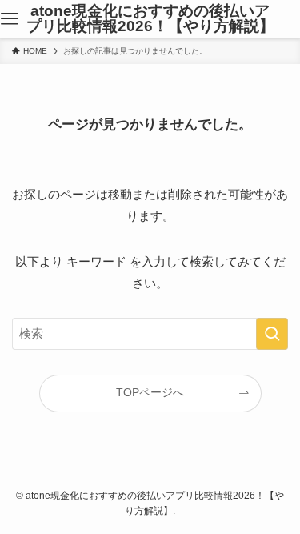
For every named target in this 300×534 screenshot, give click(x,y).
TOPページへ (150, 393)
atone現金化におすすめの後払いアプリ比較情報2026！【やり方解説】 (150, 19)
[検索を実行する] (272, 334)
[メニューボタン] (10, 19)
